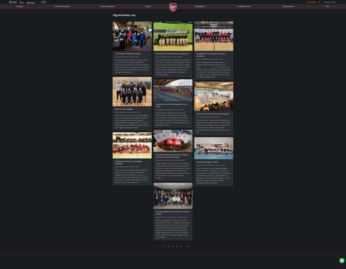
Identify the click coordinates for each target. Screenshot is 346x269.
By (123, 57)
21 (172, 246)
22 (176, 246)
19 (164, 246)
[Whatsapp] (342, 260)
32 (188, 246)
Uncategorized (159, 109)
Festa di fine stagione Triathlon (207, 162)
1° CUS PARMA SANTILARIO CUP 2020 (127, 54)
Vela (165, 217)
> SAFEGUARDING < (311, 2)
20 (168, 246)
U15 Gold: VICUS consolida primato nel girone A (172, 54)
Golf (116, 57)
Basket (157, 57)
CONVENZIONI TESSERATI (329, 2)
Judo (198, 117)
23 (180, 246)
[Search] (319, 2)
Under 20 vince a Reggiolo (124, 109)
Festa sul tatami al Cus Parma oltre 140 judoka (213, 114)
